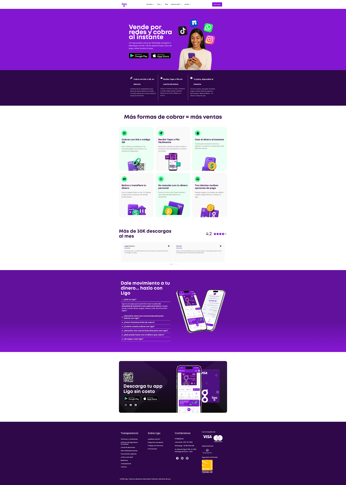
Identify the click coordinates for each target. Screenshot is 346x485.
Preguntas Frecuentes (155, 442)
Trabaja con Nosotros (155, 446)
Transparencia (126, 464)
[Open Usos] (161, 4)
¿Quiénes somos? (154, 439)
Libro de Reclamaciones (129, 451)
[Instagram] (125, 405)
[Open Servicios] (153, 4)
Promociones (152, 449)
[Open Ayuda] (189, 4)
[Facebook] (130, 405)
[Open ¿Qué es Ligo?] (181, 4)
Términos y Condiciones (129, 439)
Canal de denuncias (128, 447)
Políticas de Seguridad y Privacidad (129, 443)
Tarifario (124, 467)
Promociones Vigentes (129, 454)
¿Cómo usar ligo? (127, 457)
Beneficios (124, 460)
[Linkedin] (135, 405)
